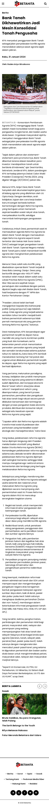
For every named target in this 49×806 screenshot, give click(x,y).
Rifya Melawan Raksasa (14, 730)
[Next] (45, 686)
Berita (10, 774)
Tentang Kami (12, 779)
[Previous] (40, 686)
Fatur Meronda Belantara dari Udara (21, 735)
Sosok (39, 774)
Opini (29, 774)
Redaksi (33, 784)
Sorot (20, 774)
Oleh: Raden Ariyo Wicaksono (16, 64)
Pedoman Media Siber (33, 779)
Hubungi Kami (18, 784)
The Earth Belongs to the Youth (18, 725)
